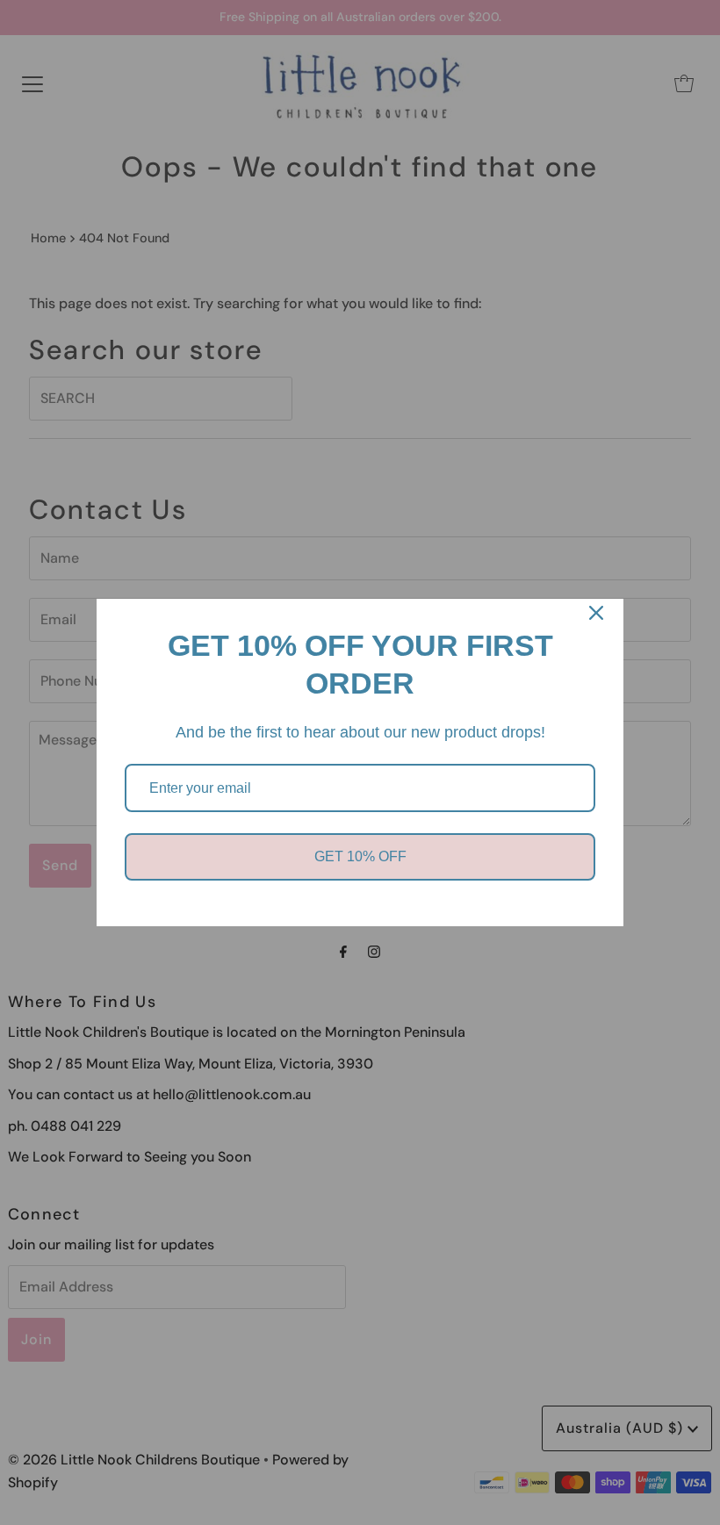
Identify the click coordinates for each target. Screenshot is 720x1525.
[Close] (596, 613)
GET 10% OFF (360, 856)
